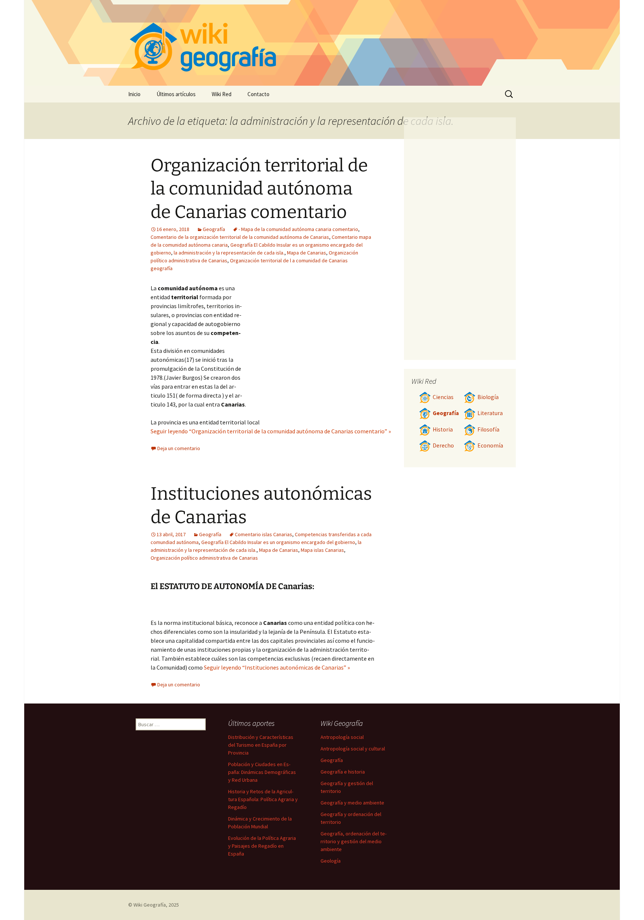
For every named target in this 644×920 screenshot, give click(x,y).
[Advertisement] (309, 339)
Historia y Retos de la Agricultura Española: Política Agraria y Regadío (263, 799)
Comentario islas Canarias (263, 534)
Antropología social (342, 737)
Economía (490, 445)
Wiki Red (221, 94)
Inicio (134, 94)
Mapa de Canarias (306, 252)
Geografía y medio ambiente (352, 802)
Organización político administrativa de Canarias (204, 557)
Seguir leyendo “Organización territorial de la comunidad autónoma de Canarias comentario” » (271, 431)
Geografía (214, 229)
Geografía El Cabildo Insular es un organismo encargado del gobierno (278, 542)
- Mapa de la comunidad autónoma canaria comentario (298, 229)
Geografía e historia (343, 771)
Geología (331, 860)
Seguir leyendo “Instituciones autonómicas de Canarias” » (277, 667)
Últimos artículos (176, 94)
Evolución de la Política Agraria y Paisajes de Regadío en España (262, 846)
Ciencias (443, 397)
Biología (488, 397)
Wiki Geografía (149, 904)
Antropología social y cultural (353, 748)
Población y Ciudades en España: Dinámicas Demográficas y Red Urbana (262, 772)
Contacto (258, 94)
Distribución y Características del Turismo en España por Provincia (260, 745)
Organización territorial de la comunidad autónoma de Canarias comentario (259, 189)
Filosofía (488, 429)
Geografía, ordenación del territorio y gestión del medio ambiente (353, 841)
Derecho (443, 445)
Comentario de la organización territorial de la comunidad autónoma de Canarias (240, 237)
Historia (443, 429)
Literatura (490, 413)
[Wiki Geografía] (322, 43)
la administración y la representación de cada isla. (229, 252)
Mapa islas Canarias (322, 550)
